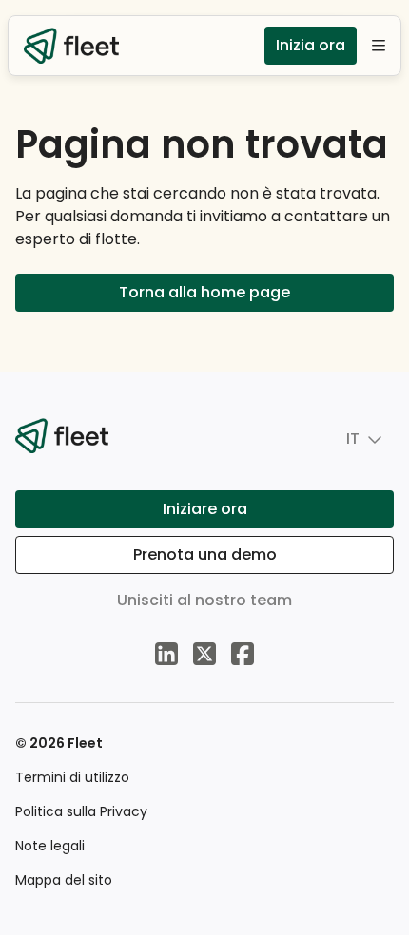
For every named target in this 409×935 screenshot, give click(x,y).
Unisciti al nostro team (204, 600)
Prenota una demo (205, 554)
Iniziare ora (205, 509)
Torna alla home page (204, 292)
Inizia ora (310, 45)
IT (353, 438)
